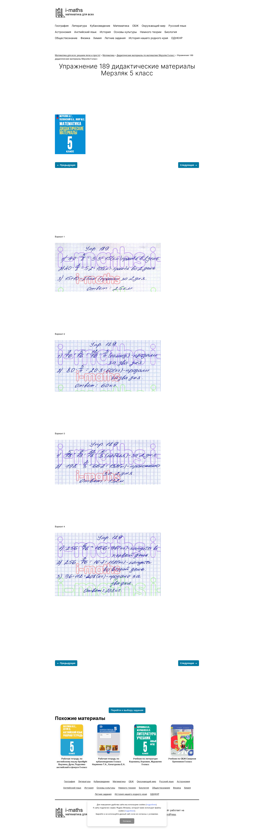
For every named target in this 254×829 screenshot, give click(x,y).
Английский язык (85, 32)
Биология (171, 32)
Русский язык (177, 25)
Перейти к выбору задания (127, 710)
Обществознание (66, 38)
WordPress (170, 814)
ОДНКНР (177, 38)
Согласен (127, 821)
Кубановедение (100, 25)
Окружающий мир (153, 25)
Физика (85, 38)
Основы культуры (125, 32)
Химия (97, 38)
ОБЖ (135, 25)
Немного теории (150, 32)
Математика (121, 25)
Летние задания (115, 38)
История (105, 32)
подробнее (151, 804)
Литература (79, 25)
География (62, 25)
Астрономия (63, 32)
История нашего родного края (148, 38)
